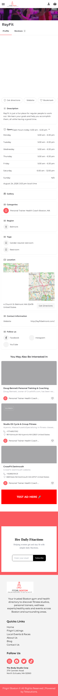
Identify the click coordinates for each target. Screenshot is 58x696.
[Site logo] (13, 4)
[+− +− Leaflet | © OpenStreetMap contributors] (29, 282)
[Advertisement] (29, 65)
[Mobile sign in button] (48, 4)
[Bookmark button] (52, 398)
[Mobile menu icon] (3, 4)
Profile (6, 31)
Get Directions (46, 306)
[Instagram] (9, 661)
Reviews (19, 31)
